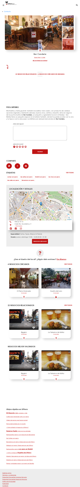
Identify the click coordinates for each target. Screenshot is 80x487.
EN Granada (60, 74)
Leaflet (69, 219)
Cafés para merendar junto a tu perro (17, 416)
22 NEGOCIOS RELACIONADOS (26, 74)
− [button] (12, 197)
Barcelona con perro (28, 180)
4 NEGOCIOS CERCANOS (46, 74)
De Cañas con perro (12, 438)
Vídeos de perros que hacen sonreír (17, 420)
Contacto (7, 11)
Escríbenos (61, 259)
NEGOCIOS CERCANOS (40, 241)
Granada (19, 226)
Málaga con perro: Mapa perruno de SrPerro (19, 445)
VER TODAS (70, 173)
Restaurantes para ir (19, 449)
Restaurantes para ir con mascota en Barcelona (20, 435)
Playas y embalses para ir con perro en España (20, 463)
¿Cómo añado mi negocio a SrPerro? (17, 427)
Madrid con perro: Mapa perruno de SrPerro (19, 460)
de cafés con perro (13, 180)
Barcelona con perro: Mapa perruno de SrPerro (20, 442)
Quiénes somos (6, 473)
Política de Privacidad (8, 481)
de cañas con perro (26, 177)
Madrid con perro (40, 177)
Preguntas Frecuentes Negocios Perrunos (14, 479)
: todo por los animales (18, 431)
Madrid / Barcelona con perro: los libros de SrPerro (21, 456)
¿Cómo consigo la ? (19, 453)
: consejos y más (16, 413)
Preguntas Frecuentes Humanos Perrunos (14, 477)
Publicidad (5, 483)
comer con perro (12, 177)
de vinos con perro (54, 177)
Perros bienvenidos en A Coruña (16, 424)
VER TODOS (68, 264)
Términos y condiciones (9, 475)
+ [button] (12, 194)
